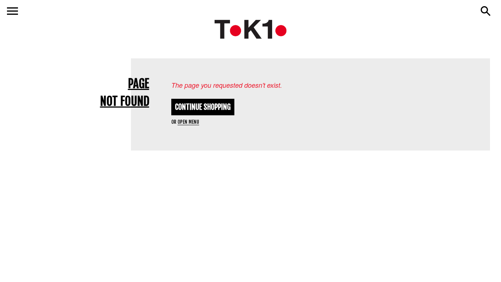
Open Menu (188, 122)
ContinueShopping (203, 107)
